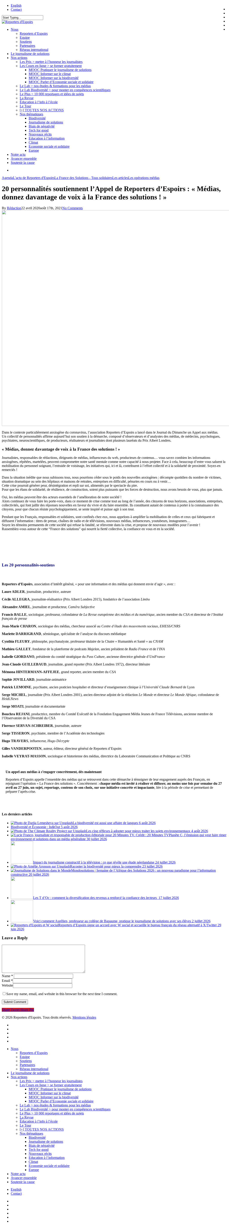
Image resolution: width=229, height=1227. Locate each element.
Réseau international (34, 1069)
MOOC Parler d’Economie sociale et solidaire (61, 1101)
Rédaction (14, 208)
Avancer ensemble (24, 1178)
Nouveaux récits (40, 1154)
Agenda (7, 178)
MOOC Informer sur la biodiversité (53, 1097)
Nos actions (19, 1077)
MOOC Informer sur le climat (50, 1093)
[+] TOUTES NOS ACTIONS (42, 1129)
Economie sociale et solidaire (49, 1166)
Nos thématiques (31, 1133)
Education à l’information (47, 1158)
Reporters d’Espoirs (34, 1053)
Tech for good (39, 1149)
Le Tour (25, 1125)
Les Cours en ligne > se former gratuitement (51, 1085)
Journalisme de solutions (46, 1141)
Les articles (120, 178)
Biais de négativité (42, 1145)
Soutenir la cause (23, 1182)
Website (7, 985)
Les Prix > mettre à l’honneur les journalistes (51, 1081)
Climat (33, 1162)
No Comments (72, 208)
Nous (14, 1049)
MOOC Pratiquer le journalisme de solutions (60, 1089)
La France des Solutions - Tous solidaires (83, 178)
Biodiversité (37, 1137)
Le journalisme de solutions (30, 1073)
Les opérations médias (143, 178)
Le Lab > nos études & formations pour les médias (55, 1105)
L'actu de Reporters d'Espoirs (33, 178)
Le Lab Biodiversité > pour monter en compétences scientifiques (65, 1109)
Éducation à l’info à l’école (39, 1121)
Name (7, 976)
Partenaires (27, 1065)
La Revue (27, 1117)
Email (7, 981)
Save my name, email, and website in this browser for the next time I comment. (61, 994)
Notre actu (18, 1174)
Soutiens (26, 1061)
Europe (34, 1170)
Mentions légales (84, 1017)
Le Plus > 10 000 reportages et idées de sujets (52, 1113)
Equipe (25, 1057)
